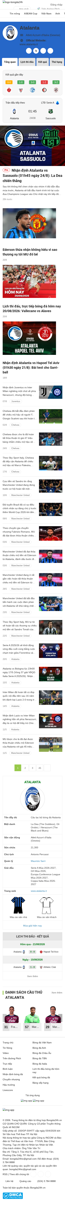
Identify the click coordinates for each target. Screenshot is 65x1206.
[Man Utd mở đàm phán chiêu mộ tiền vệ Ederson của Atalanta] (50, 603)
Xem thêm (32, 976)
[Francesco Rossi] (12, 1014)
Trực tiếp (7, 1063)
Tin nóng (15, 13)
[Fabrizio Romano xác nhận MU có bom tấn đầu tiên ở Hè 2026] (50, 533)
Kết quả (42, 61)
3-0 (32, 82)
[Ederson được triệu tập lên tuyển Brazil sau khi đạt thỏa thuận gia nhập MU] (50, 510)
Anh (57, 13)
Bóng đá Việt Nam (42, 1042)
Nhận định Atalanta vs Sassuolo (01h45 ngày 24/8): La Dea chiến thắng (32, 175)
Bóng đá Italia (39, 1063)
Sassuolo (51, 118)
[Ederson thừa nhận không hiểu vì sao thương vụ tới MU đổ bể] (32, 226)
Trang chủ (8, 1042)
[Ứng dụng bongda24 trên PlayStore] (26, 1100)
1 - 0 (32, 967)
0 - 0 (32, 952)
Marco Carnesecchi (57, 1028)
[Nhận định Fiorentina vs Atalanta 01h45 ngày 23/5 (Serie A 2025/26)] (50, 650)
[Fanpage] (33, 1174)
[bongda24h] (4, 13)
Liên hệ (9, 1181)
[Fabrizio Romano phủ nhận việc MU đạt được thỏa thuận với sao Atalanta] (50, 744)
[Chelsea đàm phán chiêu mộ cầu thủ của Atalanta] (50, 463)
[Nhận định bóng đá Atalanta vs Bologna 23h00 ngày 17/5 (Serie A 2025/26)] (50, 674)
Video (6, 1053)
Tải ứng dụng (33, 1095)
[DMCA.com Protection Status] (13, 1198)
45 (39, 768)
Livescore (8, 1090)
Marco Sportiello (37, 1028)
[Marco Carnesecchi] (53, 1014)
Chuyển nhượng (11, 1079)
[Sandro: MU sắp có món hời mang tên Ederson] (50, 486)
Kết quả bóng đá (41, 1077)
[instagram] (50, 51)
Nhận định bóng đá (13, 1074)
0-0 (9, 82)
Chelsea (15, 425)
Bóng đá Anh (39, 1048)
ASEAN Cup (30, 13)
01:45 (32, 111)
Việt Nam (46, 13)
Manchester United (20, 495)
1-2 (44, 82)
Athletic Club (50, 967)
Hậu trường (9, 1084)
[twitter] (36, 51)
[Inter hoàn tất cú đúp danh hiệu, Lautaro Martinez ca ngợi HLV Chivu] (50, 697)
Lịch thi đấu (27, 61)
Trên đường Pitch (50, 9)
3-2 (56, 82)
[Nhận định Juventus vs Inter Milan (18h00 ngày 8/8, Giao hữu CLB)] (50, 393)
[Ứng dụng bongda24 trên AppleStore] (38, 1100)
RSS (5, 1174)
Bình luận (8, 1069)
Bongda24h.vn (38, 1187)
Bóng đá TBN (39, 1058)
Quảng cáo (25, 1181)
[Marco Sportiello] (33, 1014)
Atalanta (14, 118)
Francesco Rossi (16, 1028)
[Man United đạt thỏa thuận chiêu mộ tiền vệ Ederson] (50, 557)
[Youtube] (47, 1174)
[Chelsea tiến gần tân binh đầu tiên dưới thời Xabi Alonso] (50, 440)
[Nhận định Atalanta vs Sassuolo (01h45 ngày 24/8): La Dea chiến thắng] (32, 146)
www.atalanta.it (29, 44)
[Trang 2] (47, 767)
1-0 (20, 82)
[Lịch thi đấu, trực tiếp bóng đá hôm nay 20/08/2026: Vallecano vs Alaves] (32, 283)
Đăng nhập (56, 4)
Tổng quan (10, 61)
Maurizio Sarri (38, 861)
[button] (60, 1018)
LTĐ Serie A (47, 102)
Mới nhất (23, 9)
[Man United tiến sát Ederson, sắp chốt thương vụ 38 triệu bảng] (50, 580)
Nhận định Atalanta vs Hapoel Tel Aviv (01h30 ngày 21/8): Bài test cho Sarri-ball (31, 367)
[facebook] (29, 51)
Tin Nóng (7, 1048)
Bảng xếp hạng (40, 1082)
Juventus (15, 401)
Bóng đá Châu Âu (41, 1053)
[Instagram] (40, 1174)
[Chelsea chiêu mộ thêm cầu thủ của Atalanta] (50, 416)
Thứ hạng (57, 61)
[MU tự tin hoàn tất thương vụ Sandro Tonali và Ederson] (50, 627)
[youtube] (43, 51)
